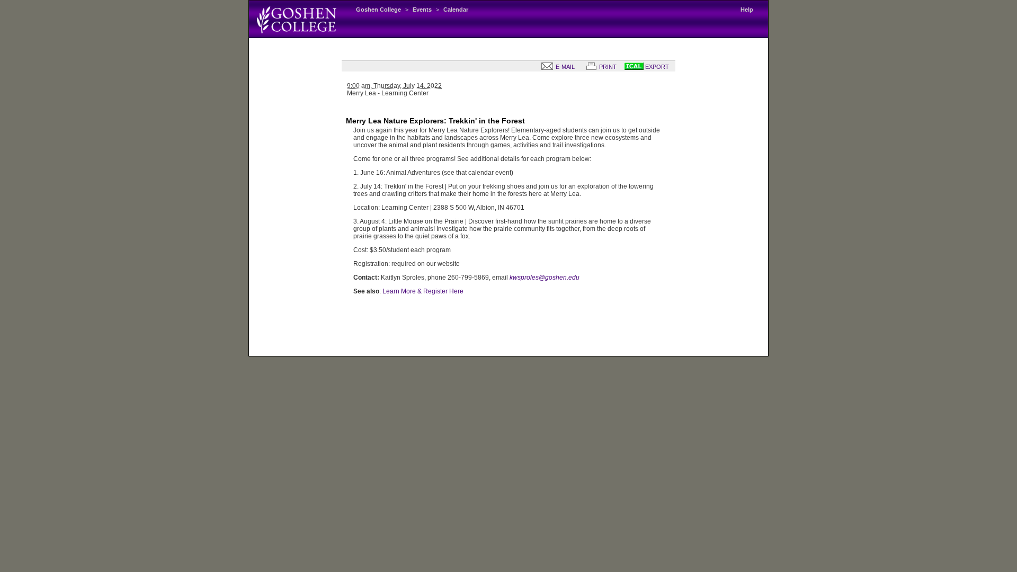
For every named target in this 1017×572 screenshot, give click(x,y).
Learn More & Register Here (422, 291)
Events (422, 9)
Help (747, 9)
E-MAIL (564, 67)
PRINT (607, 67)
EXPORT (656, 67)
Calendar (455, 9)
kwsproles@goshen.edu (544, 277)
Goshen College (378, 9)
